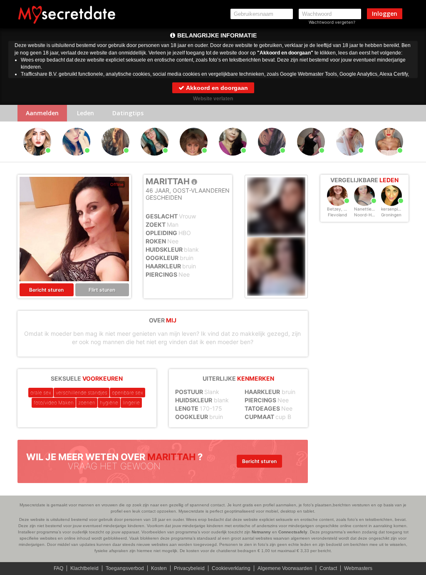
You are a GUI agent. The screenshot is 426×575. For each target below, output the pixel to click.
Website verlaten (213, 99)
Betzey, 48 (338, 208)
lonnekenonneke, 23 (77, 159)
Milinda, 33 (350, 159)
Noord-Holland (368, 214)
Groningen (391, 214)
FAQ (58, 568)
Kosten (159, 568)
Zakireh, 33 (233, 159)
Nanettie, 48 (366, 208)
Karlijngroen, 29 (115, 159)
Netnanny (261, 532)
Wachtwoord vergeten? (332, 22)
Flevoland (337, 214)
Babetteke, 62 (154, 159)
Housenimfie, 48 (311, 159)
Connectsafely (292, 532)
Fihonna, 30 (37, 159)
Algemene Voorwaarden (285, 568)
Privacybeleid (189, 568)
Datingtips (128, 113)
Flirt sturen (102, 290)
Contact (328, 568)
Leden (85, 113)
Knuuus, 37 (389, 159)
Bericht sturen (46, 290)
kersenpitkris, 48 (397, 208)
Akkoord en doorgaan (216, 87)
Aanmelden (42, 113)
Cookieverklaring (231, 568)
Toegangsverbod (125, 568)
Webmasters (358, 568)
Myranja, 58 (193, 159)
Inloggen (384, 13)
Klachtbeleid (84, 568)
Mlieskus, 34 (271, 159)
